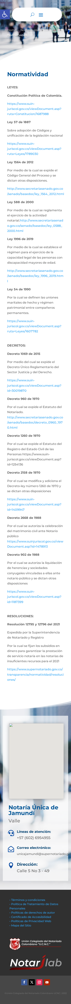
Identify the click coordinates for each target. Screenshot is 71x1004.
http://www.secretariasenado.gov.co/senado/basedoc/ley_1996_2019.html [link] (35, 276)
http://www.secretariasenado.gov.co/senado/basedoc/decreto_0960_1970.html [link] (35, 422)
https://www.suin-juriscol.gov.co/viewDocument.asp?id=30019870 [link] (34, 385)
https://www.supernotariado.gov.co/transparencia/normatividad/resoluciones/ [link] (35, 674)
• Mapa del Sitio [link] (20, 925)
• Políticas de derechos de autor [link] (32, 912)
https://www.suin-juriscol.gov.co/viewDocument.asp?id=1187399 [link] (34, 597)
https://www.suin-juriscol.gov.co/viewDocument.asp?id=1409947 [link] (34, 504)
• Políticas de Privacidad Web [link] (30, 921)
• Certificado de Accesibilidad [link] (30, 917)
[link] (5, 14)
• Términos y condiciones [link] (27, 900)
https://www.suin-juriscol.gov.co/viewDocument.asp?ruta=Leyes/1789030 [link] (34, 149)
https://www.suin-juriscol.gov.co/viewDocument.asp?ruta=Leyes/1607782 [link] (34, 326)
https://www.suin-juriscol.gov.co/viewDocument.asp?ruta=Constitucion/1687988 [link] (34, 109)
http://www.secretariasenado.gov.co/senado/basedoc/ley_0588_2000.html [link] (35, 225)
